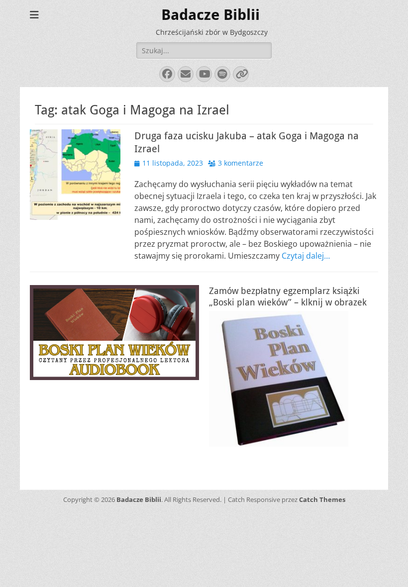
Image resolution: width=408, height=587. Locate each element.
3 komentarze (240, 163)
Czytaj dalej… (306, 255)
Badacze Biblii (210, 14)
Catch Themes (322, 499)
